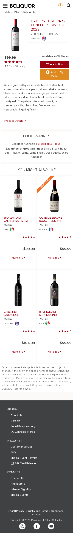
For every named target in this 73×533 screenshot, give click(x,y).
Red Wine (29, 12)
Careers (15, 421)
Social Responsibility (23, 426)
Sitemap (36, 514)
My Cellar (63, 5)
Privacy (20, 511)
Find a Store (18, 483)
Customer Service (22, 446)
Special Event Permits (24, 457)
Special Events (20, 494)
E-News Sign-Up (21, 489)
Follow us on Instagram (22, 526)
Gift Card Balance (25, 463)
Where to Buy (54, 64)
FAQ (13, 452)
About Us (16, 415)
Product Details (15, 120)
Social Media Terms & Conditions (44, 511)
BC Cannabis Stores (23, 431)
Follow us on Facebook (36, 526)
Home (6, 12)
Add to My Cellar (57, 74)
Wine (16, 12)
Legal (12, 511)
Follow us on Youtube (51, 526)
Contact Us (17, 478)
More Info (17, 257)
